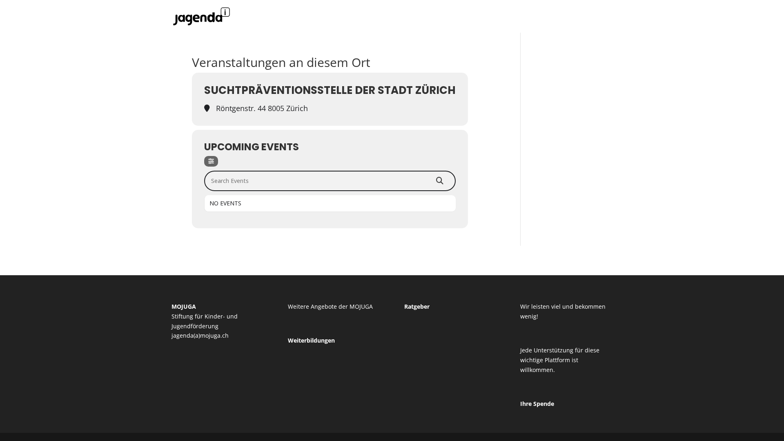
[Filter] (211, 161)
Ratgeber (417, 306)
